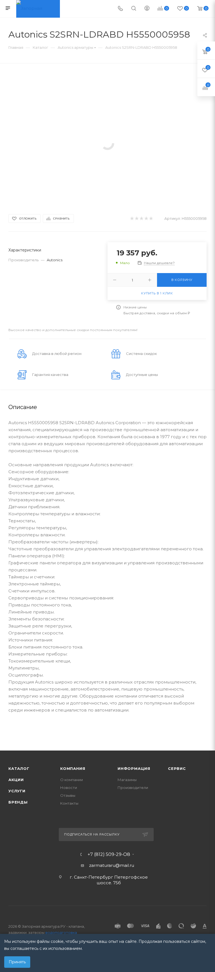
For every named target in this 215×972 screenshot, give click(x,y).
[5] (150, 218)
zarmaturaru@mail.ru (111, 865)
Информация (134, 768)
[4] (146, 218)
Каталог (18, 768)
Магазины (127, 779)
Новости (68, 787)
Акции (16, 779)
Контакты (69, 803)
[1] (131, 218)
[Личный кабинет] (146, 8)
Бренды (18, 802)
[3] (141, 218)
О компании (71, 779)
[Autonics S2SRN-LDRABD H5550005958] (107, 143)
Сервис (177, 768)
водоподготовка (61, 932)
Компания (72, 768)
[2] (136, 218)
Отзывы (67, 795)
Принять (17, 961)
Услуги (16, 791)
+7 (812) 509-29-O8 (109, 854)
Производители (133, 787)
